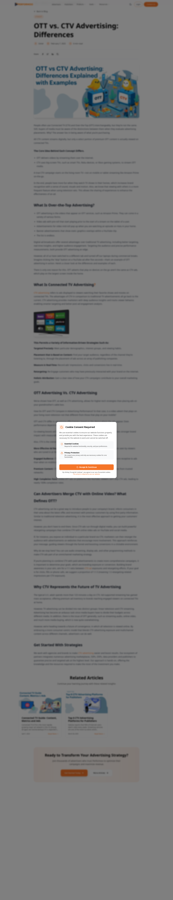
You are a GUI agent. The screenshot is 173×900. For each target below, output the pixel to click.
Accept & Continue (88, 467)
